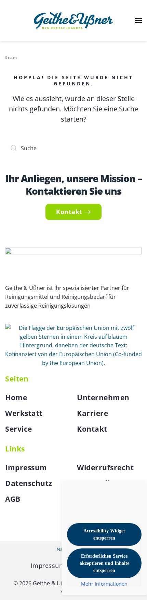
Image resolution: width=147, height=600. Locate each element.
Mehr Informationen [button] (104, 584)
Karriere (92, 413)
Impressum (26, 467)
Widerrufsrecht (105, 467)
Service (18, 429)
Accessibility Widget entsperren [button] (104, 534)
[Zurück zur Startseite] (73, 20)
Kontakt (69, 212)
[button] (138, 20)
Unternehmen (103, 397)
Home (16, 397)
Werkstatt (24, 413)
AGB (13, 499)
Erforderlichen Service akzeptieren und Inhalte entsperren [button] (104, 563)
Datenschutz (28, 483)
